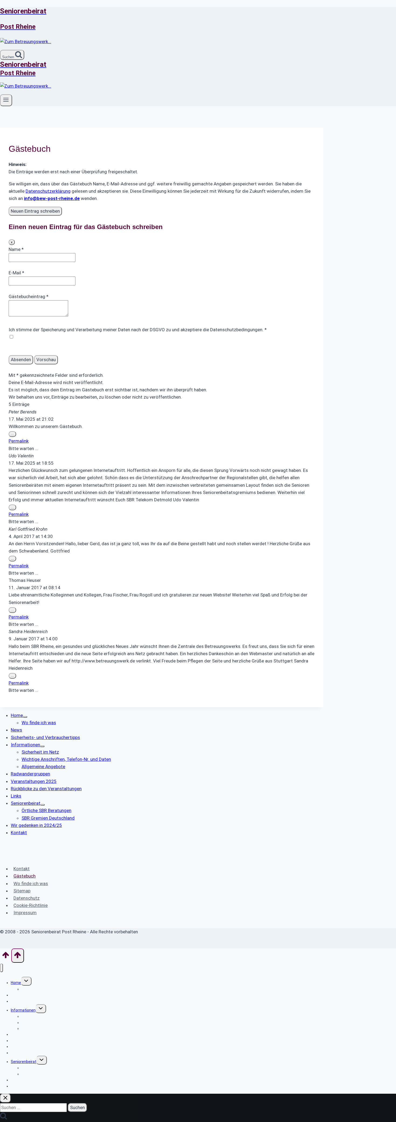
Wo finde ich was (30, 883)
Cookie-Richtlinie (30, 905)
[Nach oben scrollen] (5, 956)
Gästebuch (24, 876)
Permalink (19, 441)
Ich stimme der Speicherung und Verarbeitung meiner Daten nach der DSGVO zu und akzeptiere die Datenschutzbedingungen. (138, 329)
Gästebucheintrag (28, 296)
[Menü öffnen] (6, 100)
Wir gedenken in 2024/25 (32, 1080)
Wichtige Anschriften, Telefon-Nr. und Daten (60, 1022)
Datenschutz (26, 898)
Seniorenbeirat (23, 1061)
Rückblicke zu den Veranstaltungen (41, 1046)
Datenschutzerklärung (48, 191)
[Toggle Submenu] (25, 717)
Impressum (25, 912)
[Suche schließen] (5, 1098)
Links (15, 1053)
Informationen (23, 1010)
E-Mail (16, 272)
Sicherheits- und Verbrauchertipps (41, 1001)
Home (16, 983)
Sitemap (21, 890)
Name (16, 249)
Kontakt (21, 868)
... (13, 434)
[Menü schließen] (1, 968)
